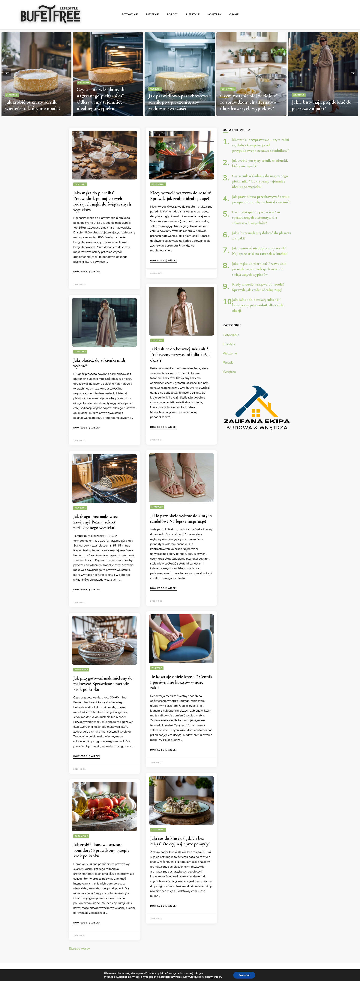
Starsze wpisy (79, 948)
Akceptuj (244, 975)
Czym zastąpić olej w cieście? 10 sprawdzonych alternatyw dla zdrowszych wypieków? (177, 102)
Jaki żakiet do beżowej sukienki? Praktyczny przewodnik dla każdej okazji (181, 354)
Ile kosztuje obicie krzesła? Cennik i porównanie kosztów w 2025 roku (181, 682)
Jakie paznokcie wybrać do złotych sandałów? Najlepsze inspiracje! (181, 518)
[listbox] (180, 72)
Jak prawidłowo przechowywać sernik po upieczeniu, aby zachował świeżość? (108, 102)
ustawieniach (213, 977)
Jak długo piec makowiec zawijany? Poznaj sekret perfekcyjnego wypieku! (95, 522)
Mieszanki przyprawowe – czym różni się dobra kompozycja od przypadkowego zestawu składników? (260, 145)
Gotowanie (130, 14)
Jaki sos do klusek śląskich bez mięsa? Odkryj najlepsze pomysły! (180, 841)
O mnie (233, 14)
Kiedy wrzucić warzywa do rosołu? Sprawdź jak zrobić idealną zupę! (180, 195)
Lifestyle (193, 14)
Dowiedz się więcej (86, 272)
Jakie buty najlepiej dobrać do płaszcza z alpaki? (250, 105)
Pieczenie (152, 14)
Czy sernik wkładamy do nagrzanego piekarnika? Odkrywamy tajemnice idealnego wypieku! (29, 98)
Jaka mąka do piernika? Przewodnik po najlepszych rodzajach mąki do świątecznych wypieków (102, 201)
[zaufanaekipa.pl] (257, 407)
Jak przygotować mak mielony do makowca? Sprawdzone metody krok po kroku (103, 683)
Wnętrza (214, 14)
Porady (172, 14)
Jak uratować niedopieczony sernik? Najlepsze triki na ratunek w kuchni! (320, 102)
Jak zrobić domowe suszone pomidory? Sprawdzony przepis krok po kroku (101, 850)
